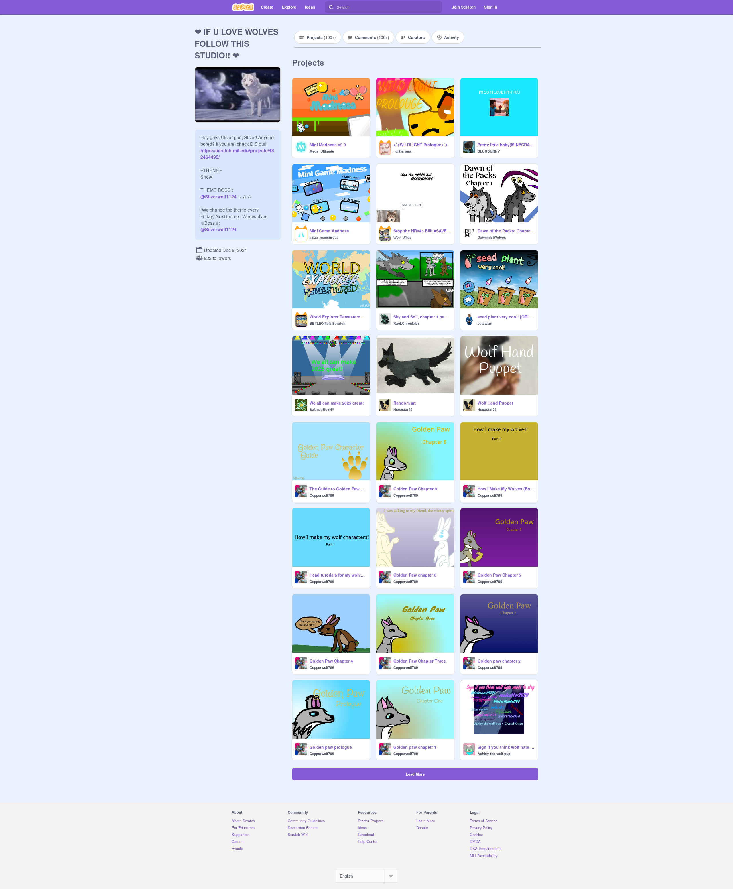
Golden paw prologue (331, 747)
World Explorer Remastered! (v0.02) (338, 317)
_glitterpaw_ (403, 151)
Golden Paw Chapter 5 (499, 575)
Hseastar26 (403, 409)
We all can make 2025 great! (337, 403)
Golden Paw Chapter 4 (331, 661)
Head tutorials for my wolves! (338, 575)
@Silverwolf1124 (218, 196)
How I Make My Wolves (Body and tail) (506, 489)
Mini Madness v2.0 (328, 144)
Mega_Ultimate (322, 151)
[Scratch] (243, 7)
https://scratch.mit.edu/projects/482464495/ (237, 150)
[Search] (331, 7)
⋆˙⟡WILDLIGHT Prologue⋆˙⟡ (420, 144)
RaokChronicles (406, 323)
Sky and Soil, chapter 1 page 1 (421, 317)
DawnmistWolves (492, 237)
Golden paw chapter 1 (414, 747)
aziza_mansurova (324, 237)
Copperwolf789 (322, 495)
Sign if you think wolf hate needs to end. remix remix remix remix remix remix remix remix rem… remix (506, 747)
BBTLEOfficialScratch (327, 323)
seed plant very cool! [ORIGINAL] (506, 317)
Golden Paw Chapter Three (419, 661)
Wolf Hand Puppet (495, 403)
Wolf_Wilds (402, 237)
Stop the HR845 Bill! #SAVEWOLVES (421, 231)
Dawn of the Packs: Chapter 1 (506, 231)
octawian (485, 323)
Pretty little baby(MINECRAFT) (506, 144)
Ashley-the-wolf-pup (494, 753)
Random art (404, 403)
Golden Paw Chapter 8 (415, 489)
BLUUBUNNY (489, 151)
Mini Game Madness (329, 231)
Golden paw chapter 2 (499, 661)
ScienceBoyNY (322, 409)
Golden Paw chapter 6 (414, 575)
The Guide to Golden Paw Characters (338, 489)
